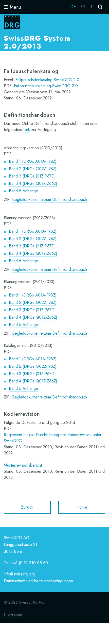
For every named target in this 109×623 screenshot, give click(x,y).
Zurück (27, 507)
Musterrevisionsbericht (23, 465)
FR (82, 7)
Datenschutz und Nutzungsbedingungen (38, 581)
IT (91, 7)
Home (81, 507)
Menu (15, 7)
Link (26, 129)
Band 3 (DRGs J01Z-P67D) (32, 176)
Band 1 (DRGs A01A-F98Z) (33, 161)
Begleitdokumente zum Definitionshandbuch (49, 199)
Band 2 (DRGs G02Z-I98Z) (33, 169)
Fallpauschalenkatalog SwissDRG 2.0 (47, 80)
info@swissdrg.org (19, 574)
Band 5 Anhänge (23, 191)
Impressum (13, 614)
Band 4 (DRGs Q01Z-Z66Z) (33, 183)
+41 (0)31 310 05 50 (29, 563)
